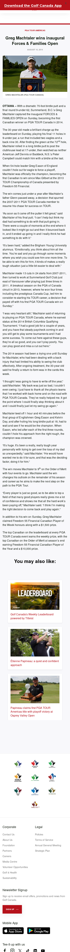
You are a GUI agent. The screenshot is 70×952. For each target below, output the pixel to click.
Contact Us (8, 834)
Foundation (9, 845)
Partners (7, 850)
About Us (7, 839)
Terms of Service (44, 839)
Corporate (9, 826)
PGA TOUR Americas (35, 30)
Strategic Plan (42, 850)
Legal (38, 826)
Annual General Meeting (48, 845)
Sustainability (10, 878)
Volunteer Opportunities (15, 867)
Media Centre (10, 861)
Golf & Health (10, 872)
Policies (39, 834)
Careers (7, 856)
